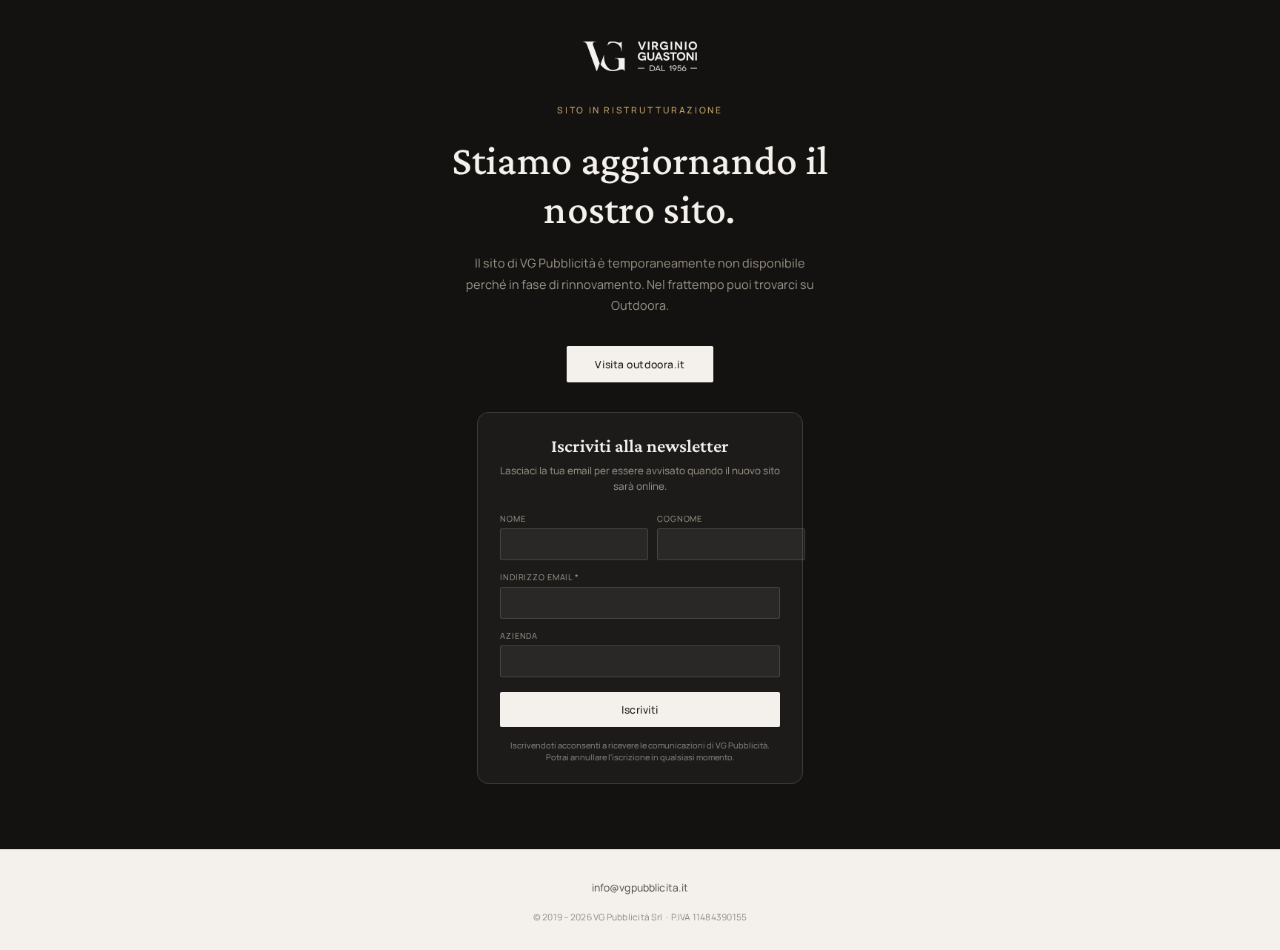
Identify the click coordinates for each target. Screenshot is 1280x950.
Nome (513, 518)
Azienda (519, 635)
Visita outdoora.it (639, 364)
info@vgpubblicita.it (640, 887)
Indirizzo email (539, 576)
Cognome (679, 518)
